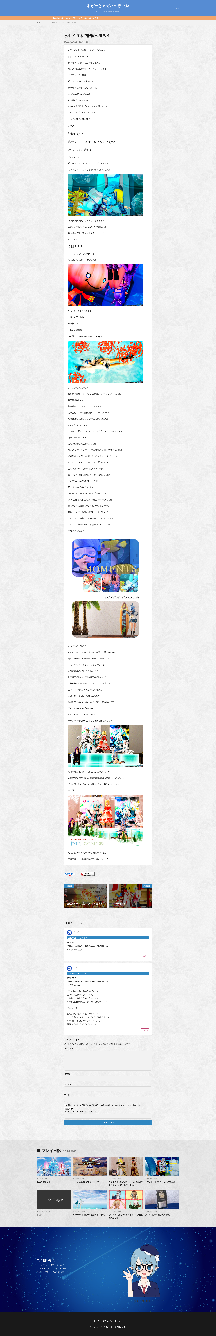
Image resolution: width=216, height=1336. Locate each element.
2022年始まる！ (44, 1182)
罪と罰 (39, 1215)
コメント (68, 1048)
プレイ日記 (51, 22)
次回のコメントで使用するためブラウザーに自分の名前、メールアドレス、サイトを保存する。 (104, 1105)
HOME (41, 22)
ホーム (96, 11)
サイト (67, 1095)
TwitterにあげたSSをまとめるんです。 (89, 1215)
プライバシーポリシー (111, 11)
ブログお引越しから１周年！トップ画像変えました (126, 1216)
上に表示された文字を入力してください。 (81, 1111)
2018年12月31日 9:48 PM (78, 938)
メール (68, 1084)
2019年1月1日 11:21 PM (77, 973)
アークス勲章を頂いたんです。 (158, 1215)
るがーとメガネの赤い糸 (108, 6)
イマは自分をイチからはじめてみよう (161, 1182)
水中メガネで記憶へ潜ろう (67, 22)
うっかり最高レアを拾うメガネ (86, 1182)
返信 (145, 956)
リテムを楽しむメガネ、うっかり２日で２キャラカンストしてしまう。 (126, 1183)
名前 (67, 1074)
